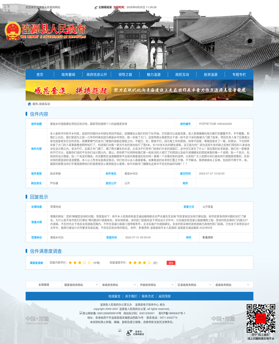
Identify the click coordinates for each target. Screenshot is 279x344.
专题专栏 (239, 74)
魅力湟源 (154, 74)
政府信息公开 (97, 74)
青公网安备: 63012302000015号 (102, 313)
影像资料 (208, 237)
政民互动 (182, 74)
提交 (171, 263)
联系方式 (148, 296)
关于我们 (131, 296)
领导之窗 (125, 74)
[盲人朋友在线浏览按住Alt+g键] (135, 331)
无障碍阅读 (106, 7)
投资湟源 (211, 74)
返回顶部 (164, 296)
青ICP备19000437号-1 (171, 313)
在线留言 (114, 296)
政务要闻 (68, 74)
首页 (39, 74)
